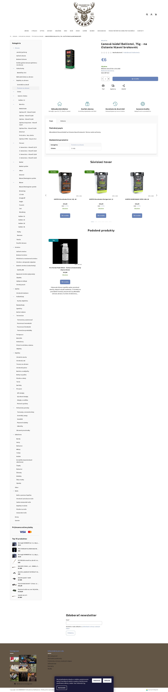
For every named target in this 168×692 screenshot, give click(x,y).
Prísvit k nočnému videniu (24, 345)
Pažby (19, 232)
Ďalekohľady (20, 305)
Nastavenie (61, 688)
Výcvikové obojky (22, 397)
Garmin (17, 521)
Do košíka (136, 79)
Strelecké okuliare (22, 293)
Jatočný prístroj (21, 52)
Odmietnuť (96, 681)
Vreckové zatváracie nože (24, 499)
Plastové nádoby (22, 423)
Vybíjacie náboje (21, 281)
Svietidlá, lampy (22, 416)
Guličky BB (20, 270)
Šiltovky (19, 473)
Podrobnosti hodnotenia (131, 53)
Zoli (20, 209)
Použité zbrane (21, 243)
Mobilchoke (23, 109)
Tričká (18, 453)
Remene (19, 235)
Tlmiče (18, 240)
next (156, 195)
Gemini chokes (22, 96)
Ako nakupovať (52, 656)
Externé (21, 175)
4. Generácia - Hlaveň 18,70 (28, 147)
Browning (22, 191)
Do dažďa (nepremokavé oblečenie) (24, 461)
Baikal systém (23, 166)
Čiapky (18, 466)
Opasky (18, 483)
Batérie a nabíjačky (22, 371)
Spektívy (19, 309)
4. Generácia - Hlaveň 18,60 (28, 151)
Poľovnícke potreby (22, 408)
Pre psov (19, 389)
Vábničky (20, 426)
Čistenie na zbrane (23, 88)
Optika (17, 289)
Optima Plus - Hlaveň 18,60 (27, 128)
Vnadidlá (20, 419)
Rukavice (19, 469)
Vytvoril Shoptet (153, 690)
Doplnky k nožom (21, 506)
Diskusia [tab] (63, 121)
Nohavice (19, 446)
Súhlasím (107, 681)
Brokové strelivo (21, 255)
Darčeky (19, 385)
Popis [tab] (51, 121)
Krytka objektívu (22, 301)
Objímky (19, 349)
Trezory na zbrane (22, 364)
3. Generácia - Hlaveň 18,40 (28, 158)
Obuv (16, 487)
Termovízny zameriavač (25, 320)
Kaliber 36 (22, 227)
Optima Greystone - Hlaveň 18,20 (28, 124)
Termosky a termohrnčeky (25, 412)
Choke (19, 92)
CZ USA (21, 194)
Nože (16, 491)
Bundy (18, 439)
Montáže (19, 338)
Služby (50, 669)
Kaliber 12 (22, 100)
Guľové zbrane (21, 56)
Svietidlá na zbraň (23, 85)
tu (84, 683)
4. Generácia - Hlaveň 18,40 (28, 154)
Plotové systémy (22, 404)
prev (45, 195)
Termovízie (20, 316)
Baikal (21, 162)
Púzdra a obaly (21, 378)
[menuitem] (26, 31)
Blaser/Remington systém (27, 178)
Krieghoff (22, 198)
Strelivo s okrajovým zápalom (26, 262)
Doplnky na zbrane (22, 80)
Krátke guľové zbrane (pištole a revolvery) (26, 64)
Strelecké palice (21, 368)
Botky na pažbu (21, 375)
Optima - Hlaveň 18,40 (26, 119)
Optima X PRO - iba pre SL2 (27, 139)
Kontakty (51, 666)
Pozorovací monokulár (24, 323)
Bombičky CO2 (21, 73)
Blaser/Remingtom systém (27, 187)
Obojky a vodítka (22, 400)
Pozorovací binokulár (24, 327)
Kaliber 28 (22, 223)
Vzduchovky (20, 68)
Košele (18, 456)
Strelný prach (20, 285)
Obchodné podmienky (55, 659)
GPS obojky (20, 393)
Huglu (21, 202)
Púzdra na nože (21, 509)
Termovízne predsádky (24, 330)
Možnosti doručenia (107, 71)
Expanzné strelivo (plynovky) (25, 274)
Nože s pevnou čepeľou (23, 495)
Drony (17, 517)
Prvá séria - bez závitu (26, 135)
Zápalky (19, 278)
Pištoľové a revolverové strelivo (26, 259)
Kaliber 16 (22, 216)
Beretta (21, 104)
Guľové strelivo (21, 252)
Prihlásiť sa (71, 633)
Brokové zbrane (21, 59)
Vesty (18, 442)
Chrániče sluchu (21, 357)
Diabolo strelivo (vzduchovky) (26, 266)
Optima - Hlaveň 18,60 (26, 116)
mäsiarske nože (21, 513)
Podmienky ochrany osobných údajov (60, 661)
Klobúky (19, 476)
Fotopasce (19, 335)
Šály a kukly (20, 480)
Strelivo (17, 247)
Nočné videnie (21, 312)
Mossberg (22, 212)
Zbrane (17, 48)
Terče (18, 382)
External (22, 132)
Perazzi (21, 143)
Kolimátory (20, 342)
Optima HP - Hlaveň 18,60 (27, 112)
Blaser (21, 183)
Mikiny (18, 449)
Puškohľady (20, 297)
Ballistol (104, 40)
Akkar (21, 171)
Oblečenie (18, 435)
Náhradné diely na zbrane (24, 77)
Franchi (21, 205)
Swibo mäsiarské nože (23, 502)
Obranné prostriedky (23, 430)
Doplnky (17, 353)
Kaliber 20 (22, 220)
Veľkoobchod (52, 664)
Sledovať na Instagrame (24, 684)
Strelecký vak (20, 361)
